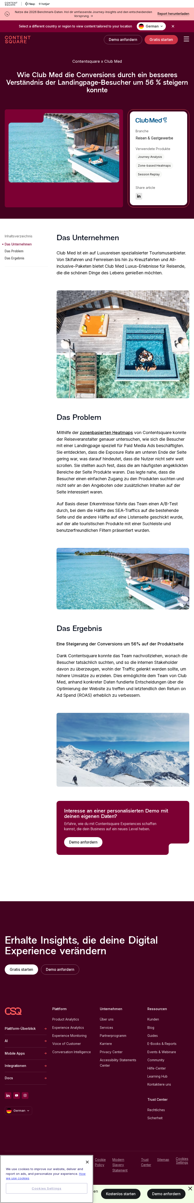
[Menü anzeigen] (186, 39)
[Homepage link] (13, 1011)
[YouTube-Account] (16, 1095)
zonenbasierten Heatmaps (106, 432)
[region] (46, 1179)
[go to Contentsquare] (13, 4)
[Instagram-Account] (25, 1095)
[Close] (87, 1162)
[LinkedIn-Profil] (8, 1095)
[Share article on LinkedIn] (139, 196)
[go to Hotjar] (44, 4)
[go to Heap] (30, 4)
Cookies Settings (182, 1160)
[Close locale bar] (173, 26)
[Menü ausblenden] (190, 1188)
